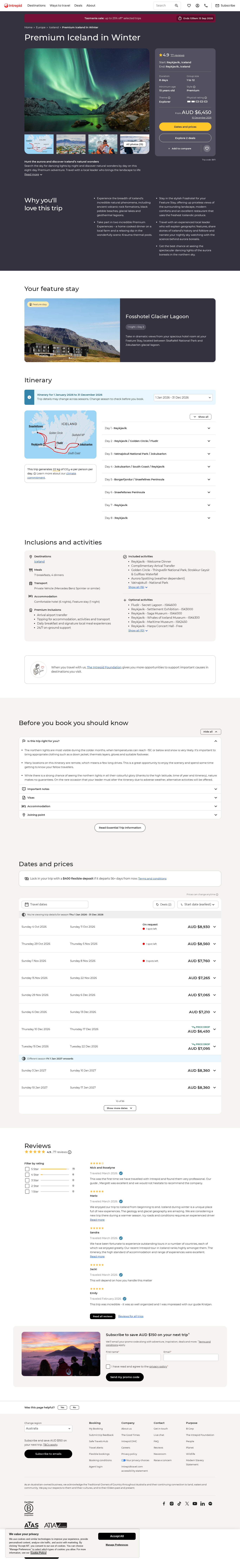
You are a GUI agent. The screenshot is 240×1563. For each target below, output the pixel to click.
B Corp (190, 1428)
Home (28, 27)
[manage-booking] (197, 5)
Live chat (159, 1435)
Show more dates (117, 1108)
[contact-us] (206, 5)
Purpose (191, 1423)
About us (126, 1428)
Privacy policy (129, 1453)
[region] (72, 1543)
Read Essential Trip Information (120, 827)
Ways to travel (60, 5)
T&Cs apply (50, 1444)
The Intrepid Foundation (200, 1435)
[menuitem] (13, 6)
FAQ (156, 1441)
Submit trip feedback (101, 1435)
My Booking (96, 1428)
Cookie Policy (38, 1552)
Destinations (36, 5)
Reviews (158, 1447)
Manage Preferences (117, 1544)
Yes (62, 1407)
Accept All (117, 1536)
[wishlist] (189, 5)
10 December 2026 (201, 117)
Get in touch (161, 1428)
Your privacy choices (137, 1460)
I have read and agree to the (140, 1366)
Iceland (54, 27)
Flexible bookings (99, 1453)
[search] (163, 5)
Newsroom (160, 1453)
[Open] (69, 1152)
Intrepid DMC (129, 1441)
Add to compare (181, 148)
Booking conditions (100, 1460)
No (74, 1407)
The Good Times (130, 1435)
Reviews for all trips (130, 1316)
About (90, 5)
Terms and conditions (152, 878)
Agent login (96, 1466)
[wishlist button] (206, 148)
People (190, 1441)
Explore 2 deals (185, 138)
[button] (86, 90)
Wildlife (190, 1453)
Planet (190, 1447)
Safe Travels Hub (98, 1441)
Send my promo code (124, 1377)
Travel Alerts (96, 1447)
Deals (78, 5)
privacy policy (158, 1366)
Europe (41, 27)
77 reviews (177, 55)
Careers (125, 1447)
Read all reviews (102, 1316)
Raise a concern (163, 1460)
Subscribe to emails (48, 1453)
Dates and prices (185, 126)
